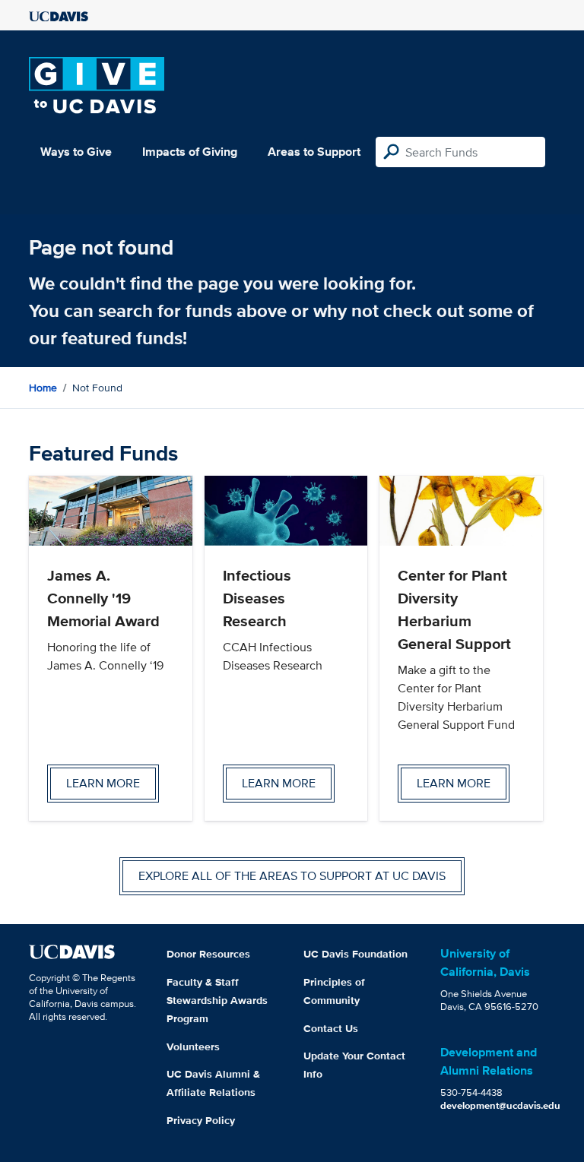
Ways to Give (76, 151)
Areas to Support (314, 151)
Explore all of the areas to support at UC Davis (292, 876)
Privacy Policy (201, 1120)
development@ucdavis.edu (500, 1105)
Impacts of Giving (189, 151)
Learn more (103, 783)
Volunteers (193, 1046)
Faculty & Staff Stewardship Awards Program (217, 1000)
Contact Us (330, 1028)
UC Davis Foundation (355, 953)
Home (43, 387)
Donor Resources (208, 953)
